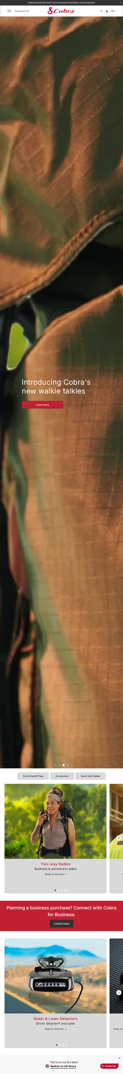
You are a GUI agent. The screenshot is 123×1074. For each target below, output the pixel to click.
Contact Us (22, 11)
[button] (55, 765)
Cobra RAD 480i (42, 404)
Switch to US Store (63, 1066)
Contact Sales (61, 923)
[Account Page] (107, 11)
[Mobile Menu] (9, 11)
